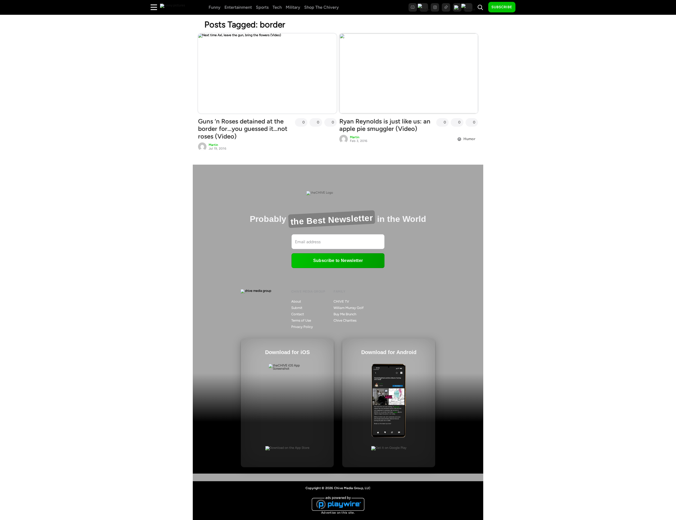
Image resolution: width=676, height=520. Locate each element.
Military (293, 7)
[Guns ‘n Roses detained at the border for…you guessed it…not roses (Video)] (267, 73)
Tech (277, 7)
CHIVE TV (341, 301)
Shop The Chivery (321, 7)
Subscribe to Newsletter (338, 260)
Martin (213, 145)
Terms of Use (301, 320)
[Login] (524, 7)
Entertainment (238, 7)
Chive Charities (345, 320)
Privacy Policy (302, 327)
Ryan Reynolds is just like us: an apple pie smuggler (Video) (384, 125)
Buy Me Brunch (345, 314)
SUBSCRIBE (501, 7)
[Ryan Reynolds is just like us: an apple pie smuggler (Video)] (408, 73)
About (296, 301)
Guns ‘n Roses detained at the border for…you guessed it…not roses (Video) (242, 128)
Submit (296, 308)
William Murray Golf (349, 308)
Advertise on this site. (338, 512)
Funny (214, 7)
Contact (297, 314)
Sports (262, 7)
